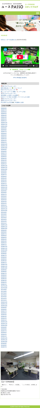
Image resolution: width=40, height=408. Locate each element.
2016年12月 (4, 302)
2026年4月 (4, 115)
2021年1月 (4, 223)
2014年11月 (4, 340)
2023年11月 (4, 167)
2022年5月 (4, 198)
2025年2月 (4, 140)
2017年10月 (4, 288)
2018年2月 (4, 282)
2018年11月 (4, 266)
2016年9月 (4, 307)
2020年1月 (4, 244)
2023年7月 (4, 174)
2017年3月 (4, 296)
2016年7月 (4, 311)
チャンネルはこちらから (20, 77)
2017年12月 (4, 286)
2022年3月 (4, 201)
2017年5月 (4, 295)
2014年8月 (4, 345)
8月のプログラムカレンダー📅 (9, 89)
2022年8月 (4, 192)
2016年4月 (4, 314)
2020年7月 (4, 234)
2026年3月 (4, 117)
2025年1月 (4, 142)
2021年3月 (4, 221)
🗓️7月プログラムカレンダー (8, 93)
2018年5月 (4, 277)
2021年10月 (4, 210)
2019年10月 (4, 250)
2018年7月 (4, 273)
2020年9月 (4, 230)
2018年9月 (4, 270)
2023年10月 (4, 169)
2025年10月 (4, 126)
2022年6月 (4, 196)
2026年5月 (4, 113)
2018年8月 (4, 271)
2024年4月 (4, 158)
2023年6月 (4, 176)
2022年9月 (4, 191)
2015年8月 (4, 329)
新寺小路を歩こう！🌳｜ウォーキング (11, 88)
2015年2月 (4, 334)
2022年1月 (4, 205)
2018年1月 (4, 284)
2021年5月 (4, 219)
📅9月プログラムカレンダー (8, 86)
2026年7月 (4, 110)
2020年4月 (4, 239)
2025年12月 (4, 122)
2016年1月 (4, 320)
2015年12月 (4, 322)
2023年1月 (4, 183)
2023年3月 (4, 180)
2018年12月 (4, 264)
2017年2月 (4, 298)
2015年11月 (4, 323)
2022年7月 (4, 194)
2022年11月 (4, 187)
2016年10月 (4, 305)
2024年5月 (4, 156)
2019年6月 (4, 257)
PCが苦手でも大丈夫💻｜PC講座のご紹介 (12, 102)
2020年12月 (4, 225)
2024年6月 (4, 155)
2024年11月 (4, 146)
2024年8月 (4, 151)
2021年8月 (4, 214)
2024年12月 (4, 144)
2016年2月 (4, 318)
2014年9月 (4, 343)
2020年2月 (4, 243)
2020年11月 (4, 226)
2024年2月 (4, 162)
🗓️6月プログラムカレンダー (8, 99)
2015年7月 (4, 331)
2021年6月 (4, 217)
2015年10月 (4, 325)
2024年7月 (4, 153)
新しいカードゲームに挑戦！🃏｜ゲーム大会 (13, 91)
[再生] (3, 66)
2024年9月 (4, 149)
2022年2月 (4, 203)
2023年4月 (4, 178)
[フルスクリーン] (37, 66)
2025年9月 (4, 128)
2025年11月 (4, 124)
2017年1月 (4, 300)
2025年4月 (4, 137)
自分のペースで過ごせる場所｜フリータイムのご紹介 (15, 97)
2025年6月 (4, 133)
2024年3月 (4, 160)
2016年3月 (4, 316)
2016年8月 (4, 309)
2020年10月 (4, 228)
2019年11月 (4, 248)
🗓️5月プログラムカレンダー (8, 100)
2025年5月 (4, 135)
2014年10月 (4, 341)
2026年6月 (4, 112)
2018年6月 (4, 275)
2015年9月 (4, 327)
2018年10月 (4, 268)
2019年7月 (4, 255)
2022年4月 (4, 200)
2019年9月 (4, 252)
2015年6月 (4, 332)
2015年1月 (4, 336)
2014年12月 (4, 338)
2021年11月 (4, 209)
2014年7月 (4, 347)
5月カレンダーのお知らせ (8, 39)
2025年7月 (4, 131)
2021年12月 (4, 207)
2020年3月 (4, 241)
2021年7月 (4, 216)
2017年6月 (4, 293)
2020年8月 (4, 232)
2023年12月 (4, 165)
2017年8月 (4, 291)
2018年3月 (4, 280)
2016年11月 (4, 304)
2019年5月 (4, 259)
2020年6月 (4, 235)
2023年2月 (4, 182)
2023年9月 (4, 171)
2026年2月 (4, 119)
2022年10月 (4, 189)
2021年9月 (4, 212)
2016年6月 (4, 313)
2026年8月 (4, 108)
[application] (20, 57)
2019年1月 (4, 262)
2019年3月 (4, 261)
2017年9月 (4, 289)
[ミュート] (34, 66)
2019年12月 (4, 246)
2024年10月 (4, 147)
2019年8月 (4, 253)
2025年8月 (4, 130)
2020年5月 (4, 237)
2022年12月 (4, 185)
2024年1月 (4, 164)
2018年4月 (4, 278)
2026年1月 (4, 121)
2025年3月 (4, 138)
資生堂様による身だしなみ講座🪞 (10, 95)
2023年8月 (4, 173)
